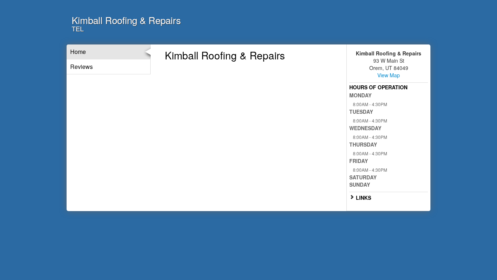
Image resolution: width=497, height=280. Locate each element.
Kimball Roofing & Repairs (126, 20)
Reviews (81, 66)
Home (78, 51)
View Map (388, 75)
